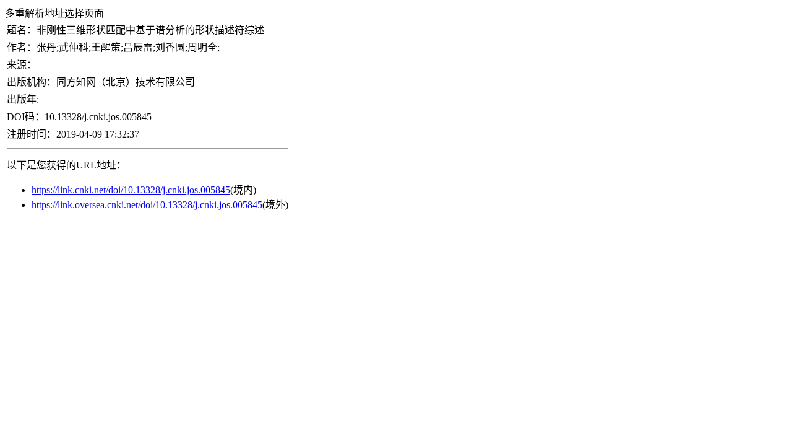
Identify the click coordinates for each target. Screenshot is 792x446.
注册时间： (31, 134)
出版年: (23, 99)
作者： (22, 47)
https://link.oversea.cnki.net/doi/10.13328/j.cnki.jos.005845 (147, 204)
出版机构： (31, 82)
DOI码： (26, 117)
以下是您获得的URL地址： (66, 165)
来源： (22, 64)
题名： (22, 30)
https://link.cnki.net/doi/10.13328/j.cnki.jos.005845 (131, 190)
